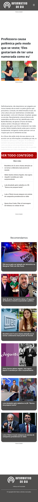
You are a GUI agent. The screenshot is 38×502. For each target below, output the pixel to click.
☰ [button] (34, 4)
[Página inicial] (19, 480)
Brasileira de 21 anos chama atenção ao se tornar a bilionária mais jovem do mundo (18, 168)
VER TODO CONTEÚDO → (19, 155)
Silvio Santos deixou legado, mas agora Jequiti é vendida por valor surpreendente (18, 177)
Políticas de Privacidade (19, 486)
